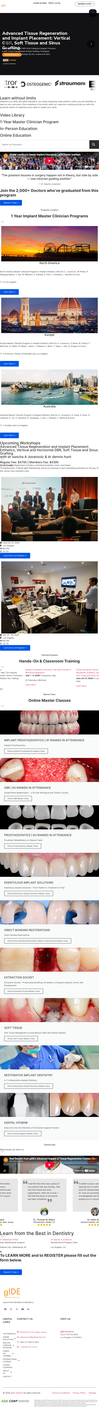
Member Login (84, 4)
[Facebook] (5, 1309)
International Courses (6, 1360)
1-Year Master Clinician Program (29, 122)
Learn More (8, 292)
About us (6, 1372)
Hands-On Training (6, 1353)
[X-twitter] (16, 1309)
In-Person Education (18, 128)
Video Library (12, 115)
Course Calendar (6, 1366)
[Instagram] (11, 1309)
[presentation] (1, 1251)
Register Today (10, 203)
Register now (11, 54)
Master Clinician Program (6, 1345)
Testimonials (6, 1334)
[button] (93, 13)
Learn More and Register (14, 555)
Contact (6, 1376)
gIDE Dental (16, 1393)
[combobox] (44, 144)
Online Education (15, 135)
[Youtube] (22, 1309)
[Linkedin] (28, 1309)
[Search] (94, 144)
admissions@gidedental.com (66, 1266)
